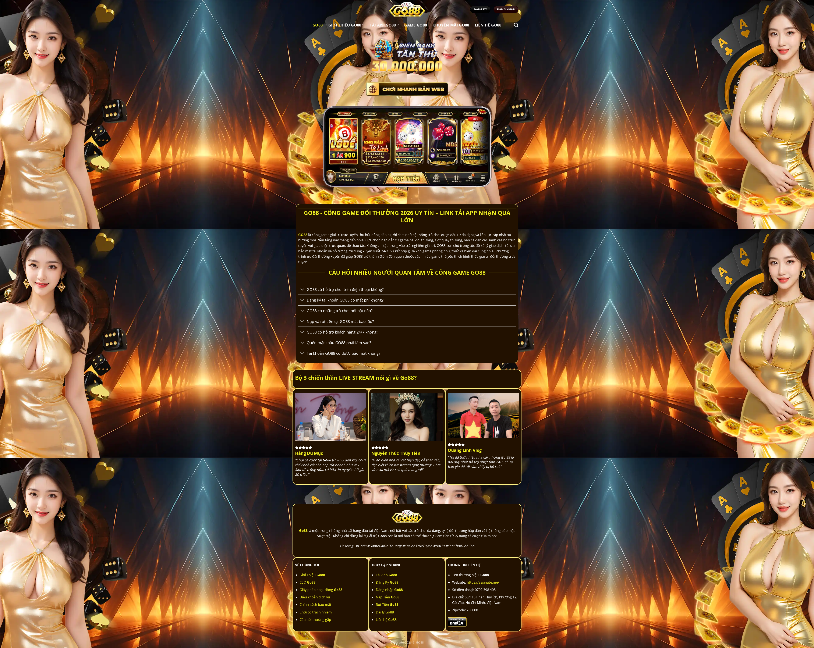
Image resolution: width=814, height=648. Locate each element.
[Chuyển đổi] (302, 289)
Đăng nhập (389, 589)
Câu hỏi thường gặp (315, 619)
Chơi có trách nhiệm (316, 612)
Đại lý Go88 (385, 612)
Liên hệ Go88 (488, 25)
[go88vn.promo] (407, 9)
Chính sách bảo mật (315, 604)
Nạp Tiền (387, 597)
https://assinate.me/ (483, 582)
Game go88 (415, 25)
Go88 (317, 25)
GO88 (302, 234)
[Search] (516, 25)
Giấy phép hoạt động (321, 589)
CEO (307, 582)
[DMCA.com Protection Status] (457, 621)
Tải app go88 (383, 25)
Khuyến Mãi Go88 (450, 25)
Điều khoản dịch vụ (315, 597)
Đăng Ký (387, 582)
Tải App (386, 575)
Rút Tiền (387, 604)
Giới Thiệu (312, 575)
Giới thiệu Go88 (344, 25)
